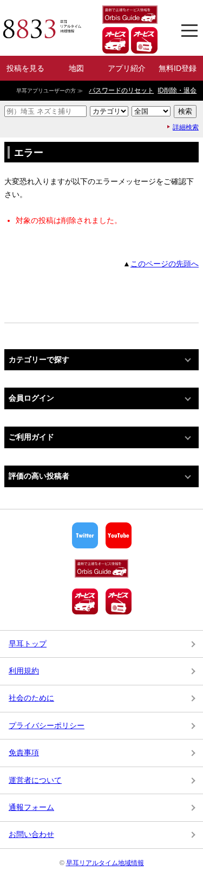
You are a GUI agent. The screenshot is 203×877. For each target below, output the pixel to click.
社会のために (31, 697)
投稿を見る (25, 68)
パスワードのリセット (121, 90)
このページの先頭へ (164, 263)
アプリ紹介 (127, 68)
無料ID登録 (178, 68)
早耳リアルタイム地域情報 (105, 863)
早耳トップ (28, 643)
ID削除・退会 (177, 90)
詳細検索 (186, 127)
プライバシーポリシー (46, 725)
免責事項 (24, 752)
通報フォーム (31, 807)
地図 (76, 68)
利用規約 (24, 670)
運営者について (35, 780)
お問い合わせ (31, 834)
